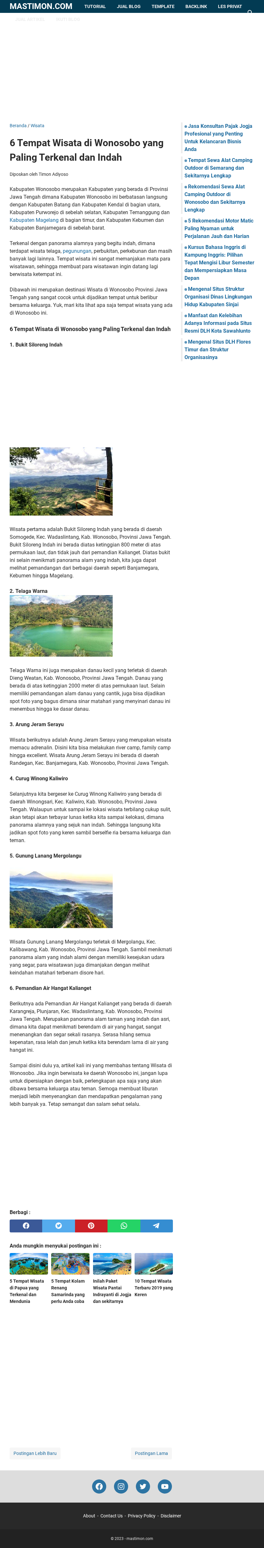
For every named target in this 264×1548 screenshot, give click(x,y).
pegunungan (77, 251)
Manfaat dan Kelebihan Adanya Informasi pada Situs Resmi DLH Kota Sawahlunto (218, 323)
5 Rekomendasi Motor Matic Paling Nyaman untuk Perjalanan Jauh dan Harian (218, 228)
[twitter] (58, 1226)
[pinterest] (91, 1226)
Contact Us (111, 1515)
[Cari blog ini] (250, 13)
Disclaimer (171, 1515)
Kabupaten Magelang (34, 220)
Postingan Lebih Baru (35, 1453)
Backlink (196, 6)
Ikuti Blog (68, 19)
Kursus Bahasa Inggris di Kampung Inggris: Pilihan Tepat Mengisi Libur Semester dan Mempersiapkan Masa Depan (219, 262)
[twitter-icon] (143, 1486)
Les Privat (230, 6)
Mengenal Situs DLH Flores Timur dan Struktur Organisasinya (217, 349)
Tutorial (95, 6)
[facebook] (26, 1226)
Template (163, 6)
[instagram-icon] (121, 1486)
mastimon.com (41, 6)
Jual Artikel (30, 19)
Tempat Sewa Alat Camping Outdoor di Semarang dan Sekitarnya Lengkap (218, 168)
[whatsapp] (124, 1226)
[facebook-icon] (99, 1486)
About (89, 1515)
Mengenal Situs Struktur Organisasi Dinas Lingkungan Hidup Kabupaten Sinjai (218, 297)
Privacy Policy (142, 1515)
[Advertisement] (132, 68)
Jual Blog (129, 6)
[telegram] (156, 1226)
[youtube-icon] (165, 1486)
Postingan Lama (151, 1453)
